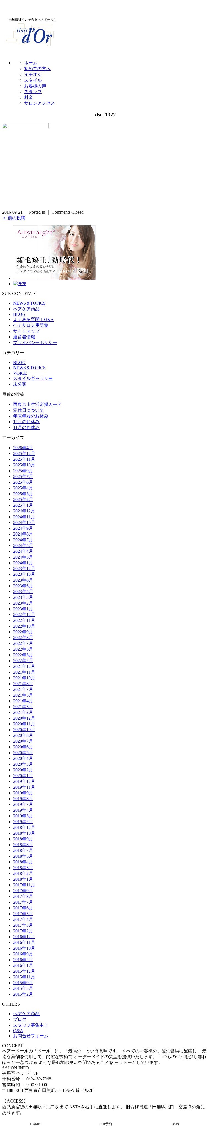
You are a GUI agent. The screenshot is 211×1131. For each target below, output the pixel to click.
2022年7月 (23, 643)
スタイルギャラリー (33, 378)
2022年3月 (23, 654)
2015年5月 (23, 988)
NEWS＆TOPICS (29, 303)
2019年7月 (23, 804)
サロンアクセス (39, 103)
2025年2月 (23, 499)
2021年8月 (23, 683)
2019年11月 (24, 787)
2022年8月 (23, 637)
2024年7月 (23, 539)
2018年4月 (23, 862)
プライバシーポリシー (35, 342)
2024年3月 (23, 557)
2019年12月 (24, 781)
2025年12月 (24, 453)
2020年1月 (23, 775)
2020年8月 (23, 735)
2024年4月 (23, 551)
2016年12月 (24, 936)
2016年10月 (24, 948)
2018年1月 (23, 879)
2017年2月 (23, 931)
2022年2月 (23, 660)
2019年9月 (23, 793)
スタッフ (33, 91)
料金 (28, 97)
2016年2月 (23, 959)
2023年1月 (23, 608)
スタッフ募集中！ (30, 1025)
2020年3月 (23, 764)
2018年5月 (23, 856)
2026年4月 (23, 447)
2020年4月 (23, 758)
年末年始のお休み (30, 416)
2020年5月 (23, 752)
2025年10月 (24, 465)
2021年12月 (24, 666)
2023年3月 (23, 597)
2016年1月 (23, 965)
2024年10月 (24, 522)
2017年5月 (23, 913)
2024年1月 (23, 562)
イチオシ (33, 74)
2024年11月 (24, 516)
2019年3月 (23, 816)
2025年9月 (23, 470)
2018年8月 (23, 844)
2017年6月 (23, 908)
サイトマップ (26, 331)
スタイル (33, 80)
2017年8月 (23, 896)
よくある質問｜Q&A (33, 319)
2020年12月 (24, 718)
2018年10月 (24, 833)
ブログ (19, 1019)
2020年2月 (23, 770)
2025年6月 (23, 482)
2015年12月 (24, 971)
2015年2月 (23, 994)
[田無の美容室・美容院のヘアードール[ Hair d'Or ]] (31, 45)
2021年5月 (23, 695)
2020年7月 (23, 741)
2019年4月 (23, 810)
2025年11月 (24, 459)
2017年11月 (24, 885)
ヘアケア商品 (26, 309)
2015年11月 (24, 977)
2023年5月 (23, 591)
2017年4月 (23, 919)
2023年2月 (23, 603)
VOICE (20, 373)
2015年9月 (23, 982)
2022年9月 (23, 631)
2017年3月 (23, 925)
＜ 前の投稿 (13, 218)
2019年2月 (23, 821)
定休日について (28, 410)
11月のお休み (26, 427)
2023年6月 (23, 585)
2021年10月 (24, 677)
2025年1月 (23, 505)
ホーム (30, 63)
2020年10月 (24, 729)
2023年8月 (23, 580)
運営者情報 (24, 336)
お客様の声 (35, 86)
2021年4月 (23, 700)
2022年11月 (24, 620)
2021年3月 (23, 706)
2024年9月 (23, 528)
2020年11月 (24, 723)
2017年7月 (23, 902)
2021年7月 (23, 689)
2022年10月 (24, 626)
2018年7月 (23, 850)
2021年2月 (23, 712)
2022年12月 (24, 614)
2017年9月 (23, 890)
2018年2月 (23, 873)
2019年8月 (23, 798)
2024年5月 (23, 545)
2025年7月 (23, 476)
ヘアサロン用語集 (30, 325)
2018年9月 (23, 839)
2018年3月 (23, 867)
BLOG (19, 314)
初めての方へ (37, 68)
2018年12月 (24, 827)
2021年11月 (24, 672)
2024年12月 (24, 511)
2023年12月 (24, 568)
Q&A (18, 1030)
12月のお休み (26, 421)
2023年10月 (24, 574)
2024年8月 (23, 534)
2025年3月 (23, 493)
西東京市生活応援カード (37, 404)
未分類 (19, 384)
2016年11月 (24, 942)
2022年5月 (23, 649)
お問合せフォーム (30, 1035)
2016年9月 (23, 954)
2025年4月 (23, 488)
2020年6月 (23, 747)
